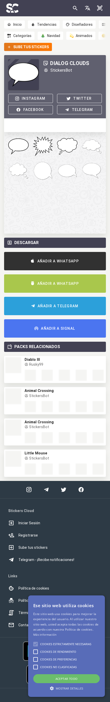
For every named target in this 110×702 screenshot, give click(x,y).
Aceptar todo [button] (67, 679)
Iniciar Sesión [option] (29, 523)
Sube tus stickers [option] (33, 547)
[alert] (66, 646)
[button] (87, 8)
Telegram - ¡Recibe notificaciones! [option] (46, 560)
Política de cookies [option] (33, 588)
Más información (45, 634)
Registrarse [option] (28, 535)
